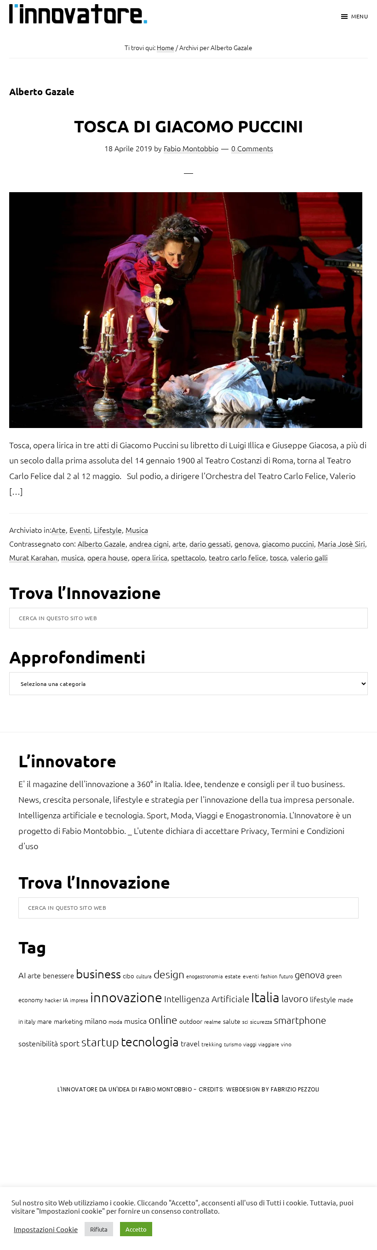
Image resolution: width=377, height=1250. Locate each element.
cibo (128, 975)
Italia (265, 997)
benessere (58, 975)
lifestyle (323, 999)
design (169, 974)
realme (212, 1021)
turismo (232, 1044)
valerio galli (309, 557)
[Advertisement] (83, 1176)
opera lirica (149, 557)
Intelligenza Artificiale (206, 998)
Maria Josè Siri (341, 543)
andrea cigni (149, 543)
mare (44, 1021)
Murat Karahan (33, 557)
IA (65, 999)
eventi (251, 976)
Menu (359, 16)
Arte (58, 530)
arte (179, 543)
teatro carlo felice (237, 557)
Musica (137, 530)
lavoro (294, 998)
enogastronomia (204, 976)
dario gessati (210, 543)
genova (246, 543)
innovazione (126, 997)
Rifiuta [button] (99, 1229)
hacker (53, 1000)
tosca (278, 557)
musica (72, 557)
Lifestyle (108, 530)
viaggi (250, 1044)
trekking (211, 1044)
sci (245, 1021)
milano (96, 1021)
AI (22, 975)
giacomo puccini (288, 543)
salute (231, 1021)
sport (70, 1043)
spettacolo (188, 557)
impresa (79, 1000)
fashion (269, 976)
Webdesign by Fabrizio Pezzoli (273, 1089)
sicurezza (261, 1021)
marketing (68, 1021)
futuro (286, 976)
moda (115, 1021)
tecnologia (150, 1041)
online (163, 1019)
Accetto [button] (136, 1229)
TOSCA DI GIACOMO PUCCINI (188, 126)
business (98, 973)
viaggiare (268, 1044)
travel (190, 1043)
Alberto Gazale (102, 543)
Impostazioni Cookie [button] (46, 1229)
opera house (107, 557)
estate (233, 976)
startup (100, 1042)
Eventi (79, 530)
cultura (144, 976)
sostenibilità (38, 1043)
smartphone (300, 1020)
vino (286, 1044)
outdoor (190, 1021)
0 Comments (252, 148)
